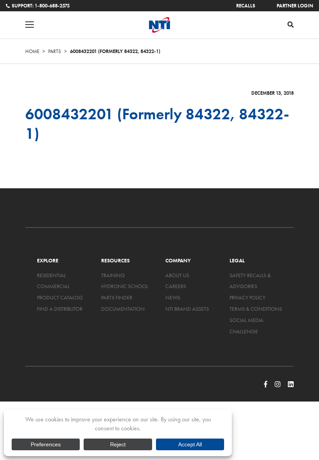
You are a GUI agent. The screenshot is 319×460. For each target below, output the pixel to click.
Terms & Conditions (256, 308)
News (172, 297)
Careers (175, 286)
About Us (177, 275)
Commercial (53, 286)
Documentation (123, 308)
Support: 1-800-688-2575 (41, 5)
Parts (54, 51)
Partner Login (295, 5)
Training (113, 275)
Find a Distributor (59, 308)
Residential (51, 275)
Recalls (245, 5)
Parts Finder (116, 297)
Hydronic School (124, 286)
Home (32, 51)
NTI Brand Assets (187, 308)
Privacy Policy (247, 297)
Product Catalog (60, 297)
